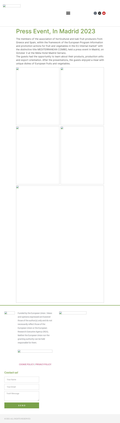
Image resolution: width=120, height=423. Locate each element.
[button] (68, 13)
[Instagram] (99, 13)
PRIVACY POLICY (43, 364)
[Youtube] (104, 13)
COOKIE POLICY (26, 364)
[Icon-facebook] (95, 13)
